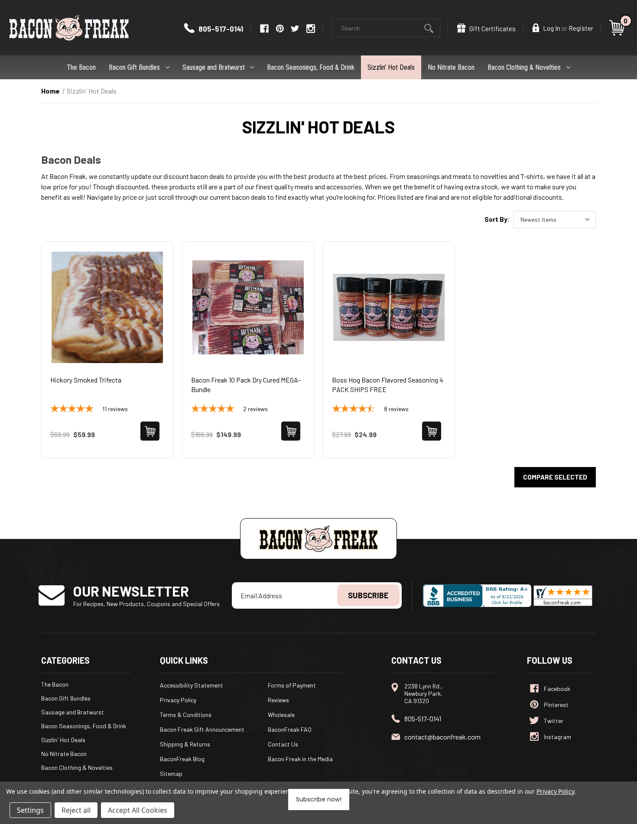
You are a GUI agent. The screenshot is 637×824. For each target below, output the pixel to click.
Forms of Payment (292, 685)
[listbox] (555, 219)
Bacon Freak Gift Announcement (202, 729)
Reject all (76, 810)
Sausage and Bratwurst (213, 67)
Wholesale (281, 714)
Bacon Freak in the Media (300, 758)
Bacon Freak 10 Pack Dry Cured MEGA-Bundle (246, 384)
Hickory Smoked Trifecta (85, 380)
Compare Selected (555, 477)
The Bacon (81, 67)
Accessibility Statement (191, 685)
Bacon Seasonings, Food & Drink (310, 67)
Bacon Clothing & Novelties (524, 67)
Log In (551, 28)
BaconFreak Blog (182, 758)
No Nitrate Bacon (451, 67)
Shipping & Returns (185, 744)
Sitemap (171, 773)
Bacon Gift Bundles (134, 67)
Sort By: (497, 219)
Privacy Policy (178, 700)
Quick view (107, 296)
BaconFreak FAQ (290, 729)
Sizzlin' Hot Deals (391, 67)
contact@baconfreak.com (442, 737)
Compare (105, 318)
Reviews (278, 700)
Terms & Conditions (185, 714)
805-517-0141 (220, 28)
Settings (30, 810)
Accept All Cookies (137, 810)
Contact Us (283, 744)
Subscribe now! (318, 799)
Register (581, 28)
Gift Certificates (492, 28)
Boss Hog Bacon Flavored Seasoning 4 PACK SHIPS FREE (387, 384)
